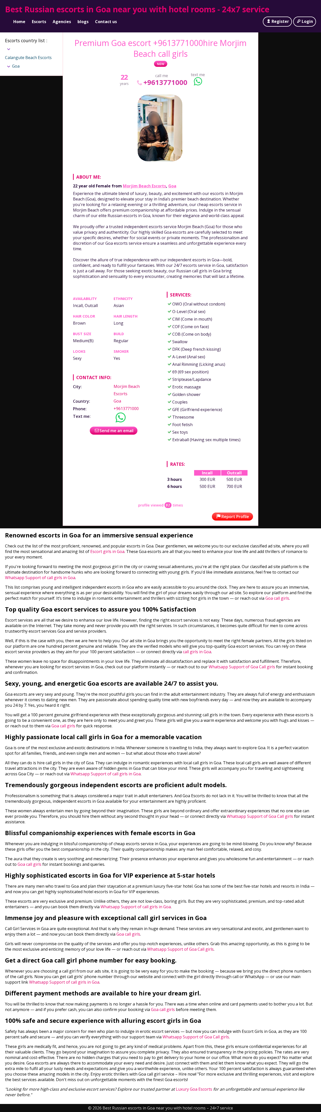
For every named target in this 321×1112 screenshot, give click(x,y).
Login (307, 21)
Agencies (62, 21)
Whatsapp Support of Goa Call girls (242, 667)
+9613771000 (165, 82)
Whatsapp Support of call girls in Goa (40, 577)
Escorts (39, 21)
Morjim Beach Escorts (144, 186)
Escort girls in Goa (106, 551)
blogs (83, 21)
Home (19, 21)
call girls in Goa (197, 651)
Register (280, 21)
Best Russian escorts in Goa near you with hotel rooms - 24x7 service (137, 9)
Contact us (106, 21)
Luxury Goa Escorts (194, 1089)
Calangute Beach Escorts (28, 57)
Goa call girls (277, 598)
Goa (172, 186)
